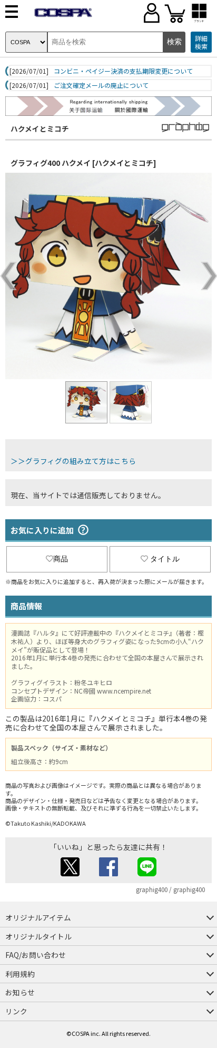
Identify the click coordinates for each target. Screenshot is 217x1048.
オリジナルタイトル (38, 936)
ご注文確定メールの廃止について (101, 85)
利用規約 (20, 973)
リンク (16, 1011)
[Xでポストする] (70, 873)
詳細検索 (201, 42)
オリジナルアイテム (38, 917)
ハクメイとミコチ (40, 128)
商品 (60, 559)
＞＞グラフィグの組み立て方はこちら (73, 461)
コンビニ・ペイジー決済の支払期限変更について (123, 71)
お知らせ (20, 992)
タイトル (165, 559)
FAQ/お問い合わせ (35, 955)
